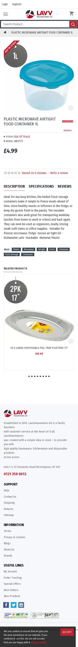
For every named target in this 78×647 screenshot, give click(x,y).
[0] (72, 14)
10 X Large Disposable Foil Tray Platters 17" (39, 348)
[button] (29, 376)
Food (52, 249)
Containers (28, 254)
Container (63, 249)
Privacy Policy (39, 642)
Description (14, 186)
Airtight (41, 249)
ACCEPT (67, 632)
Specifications (41, 186)
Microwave (29, 249)
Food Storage (11, 254)
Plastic (16, 249)
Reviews (65, 186)
